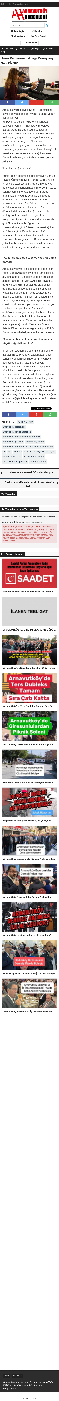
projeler (23, 461)
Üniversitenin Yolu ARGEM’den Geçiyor (30, 472)
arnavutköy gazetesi (12, 441)
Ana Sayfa (18, 31)
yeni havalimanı (38, 461)
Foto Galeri (40, 36)
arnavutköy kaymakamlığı (39, 446)
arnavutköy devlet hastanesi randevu (21, 436)
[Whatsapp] (52, 102)
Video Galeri (19, 36)
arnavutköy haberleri (13, 446)
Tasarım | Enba (29, 1399)
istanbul (18, 451)
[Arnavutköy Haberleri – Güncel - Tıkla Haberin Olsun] (29, 14)
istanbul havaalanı (11, 456)
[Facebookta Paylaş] (7, 102)
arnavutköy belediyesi (13, 426)
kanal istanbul (9, 461)
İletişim (38, 31)
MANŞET (36, 49)
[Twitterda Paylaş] (22, 102)
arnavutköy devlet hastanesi (16, 431)
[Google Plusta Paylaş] (37, 102)
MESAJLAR (17, 1376)
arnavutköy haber (35, 441)
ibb (4, 451)
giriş (28, 522)
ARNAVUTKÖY (24, 49)
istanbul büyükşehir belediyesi (39, 451)
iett (9, 451)
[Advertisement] (29, 1053)
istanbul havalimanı (34, 456)
